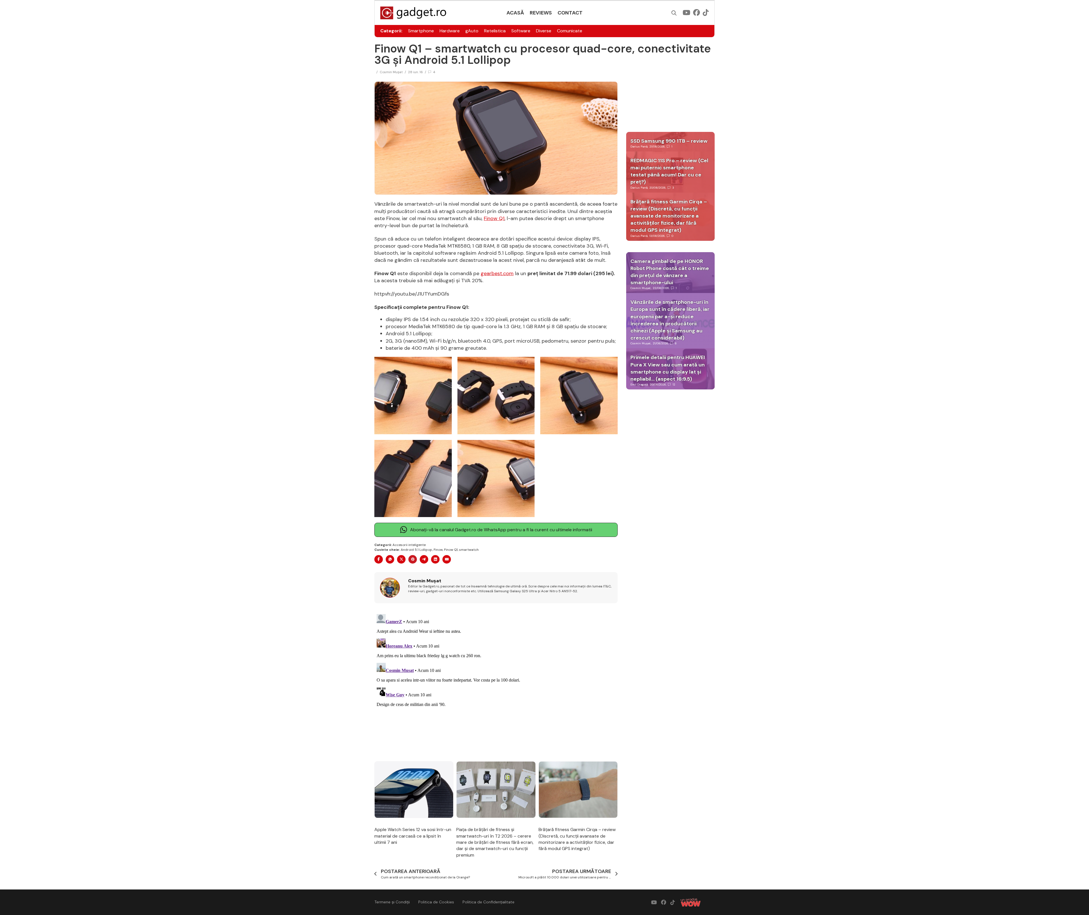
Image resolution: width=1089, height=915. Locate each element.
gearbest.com (497, 273)
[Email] (446, 559)
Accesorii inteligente (409, 545)
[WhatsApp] (390, 559)
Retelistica (495, 31)
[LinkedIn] (435, 559)
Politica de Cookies (436, 902)
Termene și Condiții (392, 902)
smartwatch (469, 549)
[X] (401, 559)
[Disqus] (496, 683)
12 (674, 384)
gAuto (471, 31)
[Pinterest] (412, 559)
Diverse (543, 31)
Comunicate (569, 31)
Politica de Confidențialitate (488, 902)
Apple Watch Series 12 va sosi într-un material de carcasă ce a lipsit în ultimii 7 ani (412, 836)
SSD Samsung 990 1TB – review (669, 141)
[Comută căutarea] (674, 13)
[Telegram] (424, 559)
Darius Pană (638, 146)
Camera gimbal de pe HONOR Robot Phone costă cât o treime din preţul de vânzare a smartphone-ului (669, 272)
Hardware (450, 31)
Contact (570, 12)
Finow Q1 (494, 218)
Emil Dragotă (639, 384)
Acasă (515, 12)
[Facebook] (378, 559)
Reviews (541, 12)
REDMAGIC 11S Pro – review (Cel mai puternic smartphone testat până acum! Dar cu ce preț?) (669, 171)
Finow (438, 549)
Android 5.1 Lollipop (416, 549)
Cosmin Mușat (391, 72)
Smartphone (421, 31)
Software (520, 31)
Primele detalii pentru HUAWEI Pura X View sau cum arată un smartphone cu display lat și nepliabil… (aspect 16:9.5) (667, 368)
